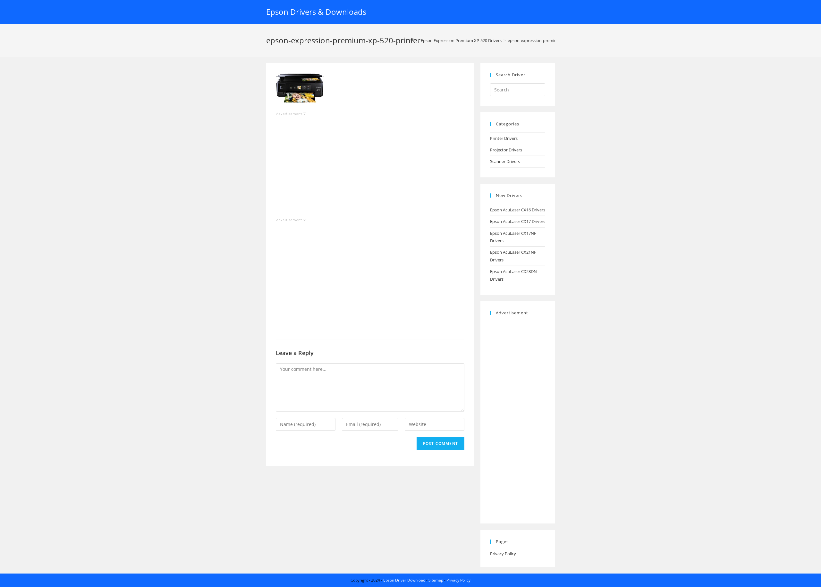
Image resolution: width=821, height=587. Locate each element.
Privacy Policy (503, 554)
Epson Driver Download (404, 580)
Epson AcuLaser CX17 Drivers (517, 221)
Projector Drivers (506, 150)
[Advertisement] (370, 162)
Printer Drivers (504, 138)
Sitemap (435, 580)
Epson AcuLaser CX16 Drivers (517, 210)
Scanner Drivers (505, 161)
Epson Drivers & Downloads (316, 11)
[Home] (412, 40)
